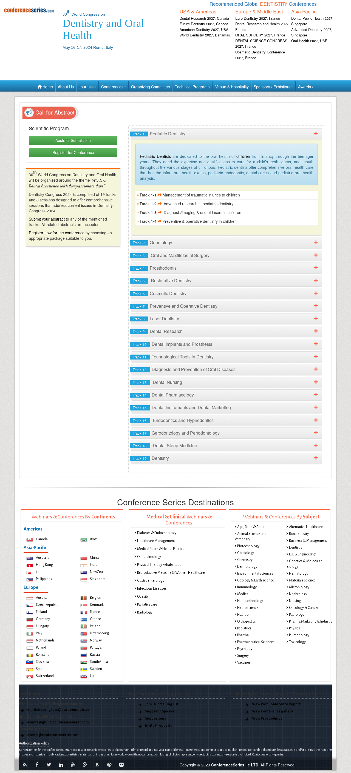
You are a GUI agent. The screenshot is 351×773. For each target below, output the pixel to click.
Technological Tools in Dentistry (174, 357)
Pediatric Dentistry (160, 133)
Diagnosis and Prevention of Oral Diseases (185, 369)
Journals (86, 86)
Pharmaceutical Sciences (255, 642)
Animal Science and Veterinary (251, 536)
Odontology (153, 242)
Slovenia (42, 662)
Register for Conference (73, 152)
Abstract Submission (73, 140)
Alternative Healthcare (306, 527)
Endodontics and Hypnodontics (174, 420)
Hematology (298, 573)
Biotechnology (248, 546)
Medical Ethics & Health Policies (160, 549)
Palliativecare (147, 604)
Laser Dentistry (157, 318)
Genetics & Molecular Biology (304, 564)
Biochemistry (299, 534)
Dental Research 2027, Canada (204, 18)
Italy (39, 633)
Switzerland (45, 676)
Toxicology (297, 642)
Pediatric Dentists (156, 156)
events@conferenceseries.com (53, 735)
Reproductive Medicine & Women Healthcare (171, 573)
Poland (41, 647)
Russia (95, 655)
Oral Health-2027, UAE (309, 40)
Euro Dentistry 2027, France (257, 18)
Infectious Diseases (152, 589)
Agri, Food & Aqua (250, 527)
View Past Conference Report (276, 704)
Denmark (97, 605)
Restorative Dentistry (163, 280)
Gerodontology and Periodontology (177, 433)
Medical (243, 594)
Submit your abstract (47, 219)
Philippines (44, 579)
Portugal (96, 647)
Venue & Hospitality (232, 86)
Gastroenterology (150, 581)
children (242, 156)
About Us (66, 86)
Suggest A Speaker (160, 711)
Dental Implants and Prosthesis (173, 344)
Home (47, 86)
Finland (41, 612)
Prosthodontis (156, 268)
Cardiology (245, 553)
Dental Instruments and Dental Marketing (183, 407)
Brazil (94, 539)
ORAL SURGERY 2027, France (260, 35)
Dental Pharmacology (164, 395)
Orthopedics (246, 621)
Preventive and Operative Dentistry (176, 306)
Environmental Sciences (255, 573)
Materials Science (302, 580)
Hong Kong (44, 565)
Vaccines (244, 662)
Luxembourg (99, 633)
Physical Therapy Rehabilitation (160, 565)
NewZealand (99, 572)
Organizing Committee (150, 86)
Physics (294, 628)
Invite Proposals (158, 726)
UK (92, 676)
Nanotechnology (250, 601)
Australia (42, 558)
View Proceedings (267, 718)
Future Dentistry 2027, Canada (204, 23)
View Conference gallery (272, 711)
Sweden (96, 669)
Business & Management (308, 541)
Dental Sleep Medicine (166, 445)
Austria (41, 598)
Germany (43, 619)
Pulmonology (299, 635)
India (93, 565)
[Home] (29, 9)
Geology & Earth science (255, 580)
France (95, 612)
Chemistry (245, 560)
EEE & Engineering (302, 554)
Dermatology (247, 567)
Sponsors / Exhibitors (272, 86)
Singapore (98, 579)
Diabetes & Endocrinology (156, 533)
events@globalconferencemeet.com (58, 722)
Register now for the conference (56, 232)
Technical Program (191, 86)
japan (40, 572)
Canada (42, 539)
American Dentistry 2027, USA (204, 29)
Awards (304, 86)
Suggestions (155, 718)
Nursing (295, 601)
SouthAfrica (99, 662)
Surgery (243, 656)
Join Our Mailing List (162, 704)
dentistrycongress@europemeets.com (60, 710)
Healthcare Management (156, 541)
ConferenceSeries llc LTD (234, 765)
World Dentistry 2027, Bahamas (205, 35)
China (94, 558)
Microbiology (299, 587)
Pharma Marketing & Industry (310, 621)
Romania (42, 655)
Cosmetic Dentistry (160, 293)
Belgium (96, 598)
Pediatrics (244, 628)
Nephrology (298, 594)
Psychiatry (244, 649)
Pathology (296, 615)
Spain (40, 669)
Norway (96, 640)
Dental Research (159, 331)
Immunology (247, 587)
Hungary (42, 626)
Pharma (243, 635)
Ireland (95, 626)
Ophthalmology (149, 557)
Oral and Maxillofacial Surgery (172, 255)
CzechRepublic (47, 605)
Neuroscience (247, 608)
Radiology (144, 612)
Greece (95, 619)
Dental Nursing (158, 382)
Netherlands (45, 640)
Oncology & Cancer (303, 608)
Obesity (143, 596)
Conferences (112, 86)
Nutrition (244, 615)
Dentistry (152, 458)
